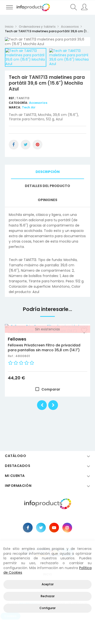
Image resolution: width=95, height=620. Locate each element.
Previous (8, 57)
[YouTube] (54, 527)
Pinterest (37, 144)
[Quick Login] (84, 7)
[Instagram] (67, 527)
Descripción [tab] (48, 171)
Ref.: (12, 98)
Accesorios (38, 102)
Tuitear (25, 144)
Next (86, 57)
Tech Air (29, 107)
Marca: (15, 107)
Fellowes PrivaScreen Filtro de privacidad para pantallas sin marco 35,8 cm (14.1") (44, 347)
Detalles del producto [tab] (47, 185)
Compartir (14, 144)
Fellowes (17, 339)
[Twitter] (41, 527)
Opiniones (47, 199)
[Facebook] (28, 527)
